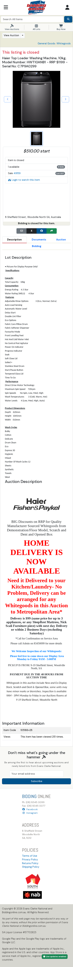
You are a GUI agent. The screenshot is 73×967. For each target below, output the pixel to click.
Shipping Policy (30, 866)
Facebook (31, 809)
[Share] (52, 231)
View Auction (11, 35)
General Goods (46, 43)
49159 (17, 173)
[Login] (67, 7)
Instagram (31, 812)
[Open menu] (6, 7)
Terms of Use (29, 855)
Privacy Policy (30, 859)
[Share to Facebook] (41, 231)
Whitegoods (64, 43)
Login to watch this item (26, 179)
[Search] (68, 19)
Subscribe (36, 781)
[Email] (21, 231)
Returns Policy (30, 863)
